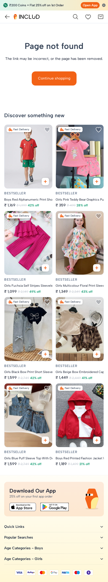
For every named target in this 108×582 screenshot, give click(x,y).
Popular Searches (18, 537)
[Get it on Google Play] (54, 507)
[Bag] (101, 17)
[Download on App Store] (22, 507)
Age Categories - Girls (23, 559)
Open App (90, 5)
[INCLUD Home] (27, 16)
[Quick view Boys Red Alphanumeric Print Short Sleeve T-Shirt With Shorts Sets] (45, 181)
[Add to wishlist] (47, 130)
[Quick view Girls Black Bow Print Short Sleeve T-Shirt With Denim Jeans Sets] (45, 354)
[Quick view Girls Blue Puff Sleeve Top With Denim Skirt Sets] (45, 440)
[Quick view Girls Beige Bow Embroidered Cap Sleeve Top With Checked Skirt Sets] (96, 354)
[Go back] (7, 17)
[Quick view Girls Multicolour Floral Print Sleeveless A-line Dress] (96, 268)
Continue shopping (54, 78)
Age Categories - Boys (23, 548)
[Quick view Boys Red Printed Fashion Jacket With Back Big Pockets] (96, 440)
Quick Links (14, 526)
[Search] (75, 17)
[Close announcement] (104, 5)
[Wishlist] (88, 17)
